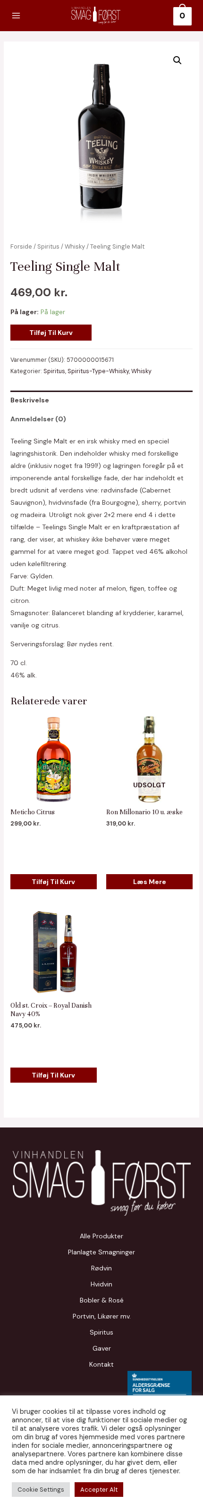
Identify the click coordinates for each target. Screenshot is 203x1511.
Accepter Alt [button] (99, 1490)
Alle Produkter (101, 1236)
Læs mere (149, 881)
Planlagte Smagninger (101, 1252)
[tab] (101, 400)
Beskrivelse (29, 400)
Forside (21, 246)
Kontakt (101, 1364)
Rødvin (101, 1268)
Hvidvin (101, 1284)
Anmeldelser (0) (38, 419)
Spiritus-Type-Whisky (98, 371)
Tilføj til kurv (51, 332)
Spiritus (48, 246)
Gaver (102, 1348)
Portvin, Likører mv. (102, 1316)
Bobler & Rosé (102, 1300)
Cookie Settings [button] (40, 1490)
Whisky (75, 246)
